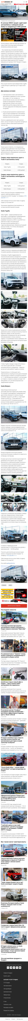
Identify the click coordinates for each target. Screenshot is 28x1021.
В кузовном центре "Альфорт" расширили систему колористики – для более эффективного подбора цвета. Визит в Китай (12, 712)
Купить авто (7, 976)
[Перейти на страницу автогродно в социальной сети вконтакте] (14, 967)
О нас (5, 1001)
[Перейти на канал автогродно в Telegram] (11, 967)
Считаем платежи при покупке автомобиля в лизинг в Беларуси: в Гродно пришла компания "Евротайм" (13, 627)
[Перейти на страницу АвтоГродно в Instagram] (8, 967)
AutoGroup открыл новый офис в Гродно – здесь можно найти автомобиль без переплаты (12, 683)
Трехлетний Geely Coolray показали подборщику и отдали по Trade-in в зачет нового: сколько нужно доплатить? (13, 861)
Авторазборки (7, 988)
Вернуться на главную (14, 605)
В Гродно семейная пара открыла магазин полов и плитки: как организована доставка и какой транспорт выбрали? (12, 740)
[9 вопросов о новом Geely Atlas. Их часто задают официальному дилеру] (14, 917)
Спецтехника (7, 997)
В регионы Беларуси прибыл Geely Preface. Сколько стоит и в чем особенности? (12, 904)
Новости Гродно (8, 973)
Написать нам (7, 1004)
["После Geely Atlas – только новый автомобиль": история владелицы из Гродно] (14, 759)
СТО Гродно (7, 982)
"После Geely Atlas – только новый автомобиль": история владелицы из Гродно (13, 769)
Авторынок (20, 1019)
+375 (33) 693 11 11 (11, 555)
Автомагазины (8, 985)
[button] (24, 2)
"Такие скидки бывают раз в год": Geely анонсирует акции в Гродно (12, 883)
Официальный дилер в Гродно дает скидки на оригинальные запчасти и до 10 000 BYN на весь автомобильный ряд (13, 798)
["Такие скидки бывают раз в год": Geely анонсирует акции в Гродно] (14, 874)
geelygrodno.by (11, 563)
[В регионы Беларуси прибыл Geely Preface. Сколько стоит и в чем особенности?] (14, 895)
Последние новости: (8, 610)
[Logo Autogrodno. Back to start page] (7, 1)
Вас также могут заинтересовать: (13, 842)
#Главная (4, 585)
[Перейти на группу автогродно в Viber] (17, 967)
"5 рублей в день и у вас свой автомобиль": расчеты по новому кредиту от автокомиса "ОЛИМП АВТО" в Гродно (12, 827)
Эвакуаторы (7, 994)
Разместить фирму (9, 1010)
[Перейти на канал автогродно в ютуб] (20, 967)
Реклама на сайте (8, 1007)
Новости (7, 1019)
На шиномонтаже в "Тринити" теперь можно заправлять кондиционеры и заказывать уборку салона (13, 655)
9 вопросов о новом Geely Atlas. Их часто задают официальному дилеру (13, 926)
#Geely (10, 585)
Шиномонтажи (8, 991)
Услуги (13, 1019)
